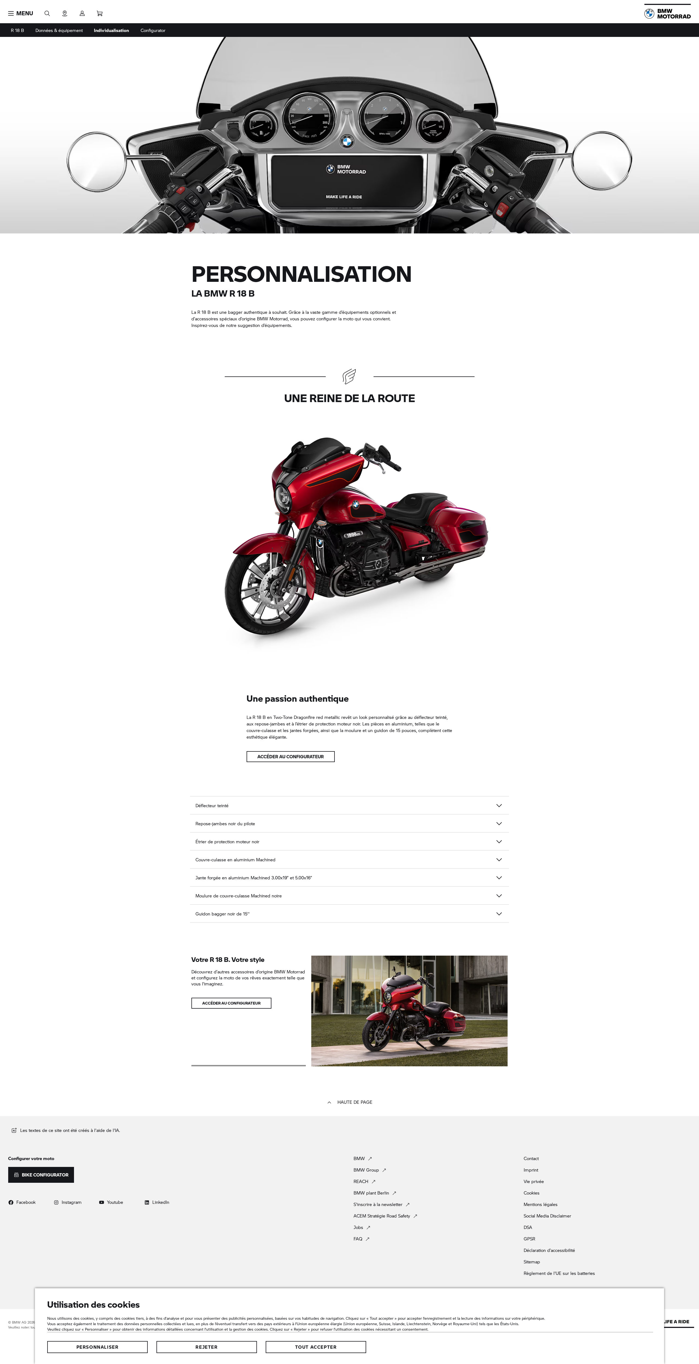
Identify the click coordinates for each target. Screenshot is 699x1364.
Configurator (153, 30)
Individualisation (111, 30)
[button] (20, 13)
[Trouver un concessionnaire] (64, 11)
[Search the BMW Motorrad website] (47, 11)
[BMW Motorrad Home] (667, 14)
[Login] (82, 11)
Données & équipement (59, 30)
